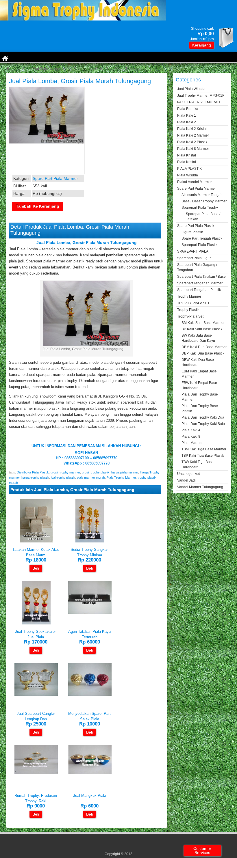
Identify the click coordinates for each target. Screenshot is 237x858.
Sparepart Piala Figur (194, 258)
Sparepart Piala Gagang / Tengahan (197, 267)
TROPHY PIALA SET (193, 303)
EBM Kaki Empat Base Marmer (199, 373)
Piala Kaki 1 (186, 115)
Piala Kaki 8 (191, 436)
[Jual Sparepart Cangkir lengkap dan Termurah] (36, 694)
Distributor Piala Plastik (33, 472)
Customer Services (202, 850)
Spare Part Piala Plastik (195, 226)
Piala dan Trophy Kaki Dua (203, 417)
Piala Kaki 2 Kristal (192, 129)
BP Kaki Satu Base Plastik (202, 329)
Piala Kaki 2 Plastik (192, 142)
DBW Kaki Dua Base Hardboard (198, 362)
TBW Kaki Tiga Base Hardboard (198, 464)
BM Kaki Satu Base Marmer (203, 323)
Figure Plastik (192, 232)
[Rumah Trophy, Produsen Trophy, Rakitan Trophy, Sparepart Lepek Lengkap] (36, 773)
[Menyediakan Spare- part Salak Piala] (90, 694)
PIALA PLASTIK (189, 169)
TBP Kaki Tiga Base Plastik (203, 456)
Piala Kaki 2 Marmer (193, 135)
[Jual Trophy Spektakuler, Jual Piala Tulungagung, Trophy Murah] (36, 623)
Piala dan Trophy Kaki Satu (203, 424)
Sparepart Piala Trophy (200, 208)
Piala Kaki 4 (191, 430)
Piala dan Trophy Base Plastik (200, 408)
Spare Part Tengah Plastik (202, 238)
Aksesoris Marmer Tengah (202, 195)
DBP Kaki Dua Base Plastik (203, 353)
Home (11, 69)
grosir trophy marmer (65, 472)
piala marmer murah (91, 477)
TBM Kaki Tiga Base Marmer (204, 449)
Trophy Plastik (188, 310)
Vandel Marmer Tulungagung (200, 487)
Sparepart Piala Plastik (199, 245)
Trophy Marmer (189, 296)
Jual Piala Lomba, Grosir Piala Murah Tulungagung (80, 81)
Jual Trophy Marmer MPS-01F (200, 96)
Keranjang (201, 45)
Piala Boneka (187, 109)
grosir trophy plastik (96, 472)
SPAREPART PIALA (192, 251)
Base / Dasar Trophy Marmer (204, 201)
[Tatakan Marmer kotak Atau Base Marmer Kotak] (36, 541)
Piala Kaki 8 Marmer (193, 149)
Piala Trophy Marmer (121, 477)
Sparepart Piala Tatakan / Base (201, 277)
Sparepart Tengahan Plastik (199, 290)
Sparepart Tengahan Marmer (200, 283)
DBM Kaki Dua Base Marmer (204, 347)
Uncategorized (188, 474)
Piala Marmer (192, 443)
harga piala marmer (124, 472)
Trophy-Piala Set (190, 316)
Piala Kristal (186, 155)
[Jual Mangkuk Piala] (90, 773)
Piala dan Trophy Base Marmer (200, 397)
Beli (35, 568)
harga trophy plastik (35, 477)
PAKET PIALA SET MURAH (198, 102)
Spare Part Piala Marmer (41, 69)
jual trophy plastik (63, 477)
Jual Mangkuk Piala (89, 795)
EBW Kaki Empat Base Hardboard (199, 385)
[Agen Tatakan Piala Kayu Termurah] (90, 612)
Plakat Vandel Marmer (194, 182)
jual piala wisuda (191, 89)
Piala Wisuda (187, 175)
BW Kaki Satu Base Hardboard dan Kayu (198, 338)
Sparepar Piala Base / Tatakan (203, 216)
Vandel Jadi (186, 480)
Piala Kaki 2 (186, 122)
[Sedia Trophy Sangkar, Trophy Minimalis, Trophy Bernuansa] (89, 541)
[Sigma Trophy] (83, 19)
